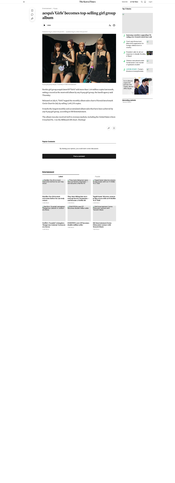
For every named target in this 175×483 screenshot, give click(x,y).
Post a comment (79, 156)
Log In (150, 2)
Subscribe (125, 2)
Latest (61, 176)
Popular (97, 176)
